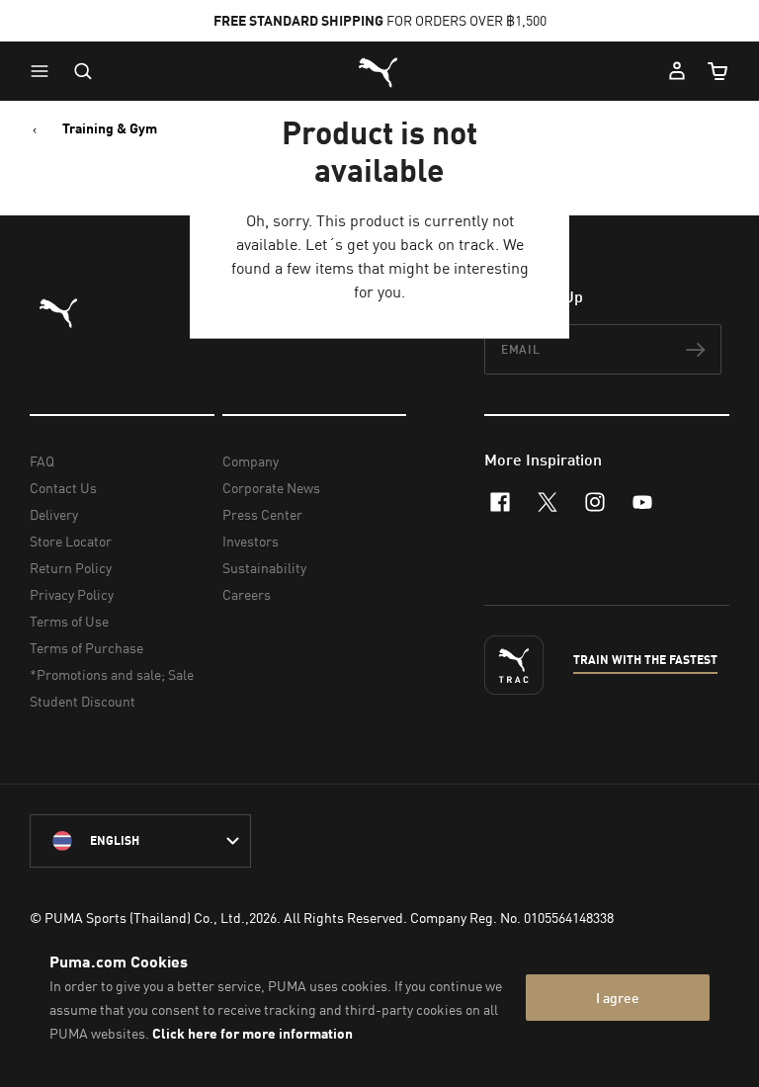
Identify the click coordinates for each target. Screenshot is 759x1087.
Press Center (262, 514)
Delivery (54, 514)
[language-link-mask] (140, 841)
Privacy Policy (72, 594)
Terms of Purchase (86, 647)
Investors (250, 541)
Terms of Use (69, 621)
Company (250, 461)
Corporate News (271, 487)
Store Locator (71, 541)
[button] (44, 71)
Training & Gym (109, 128)
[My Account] (677, 71)
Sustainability (264, 567)
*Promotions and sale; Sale (112, 674)
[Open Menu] (44, 71)
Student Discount (82, 701)
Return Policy (71, 567)
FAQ (42, 461)
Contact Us (63, 487)
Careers (246, 594)
